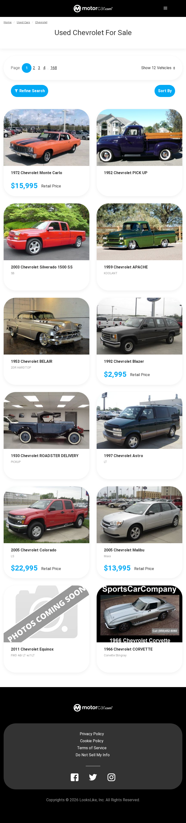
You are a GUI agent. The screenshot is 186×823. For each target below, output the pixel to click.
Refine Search (32, 91)
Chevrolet (41, 22)
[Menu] (165, 7)
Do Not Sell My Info (93, 755)
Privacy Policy (92, 734)
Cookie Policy (91, 741)
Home (8, 22)
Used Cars (23, 22)
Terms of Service (92, 748)
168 (53, 68)
